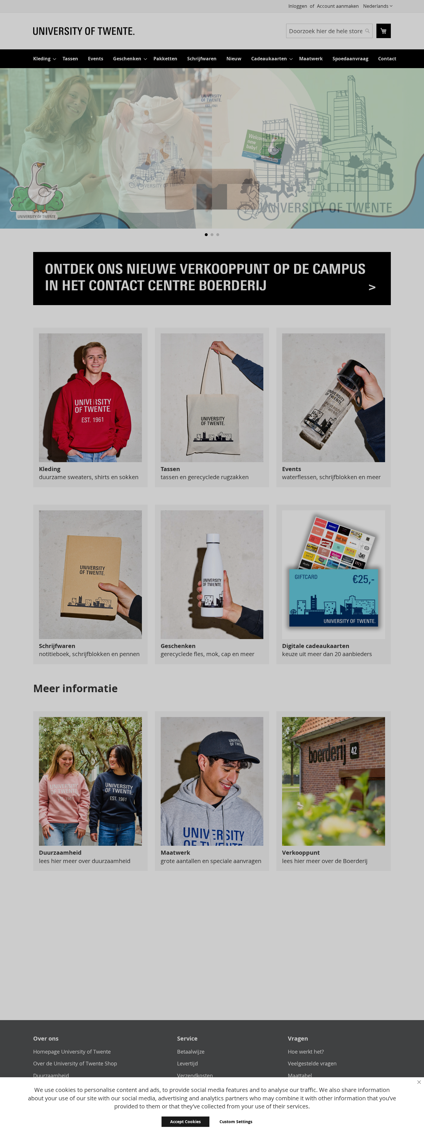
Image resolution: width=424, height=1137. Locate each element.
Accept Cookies (185, 1121)
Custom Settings (235, 1121)
